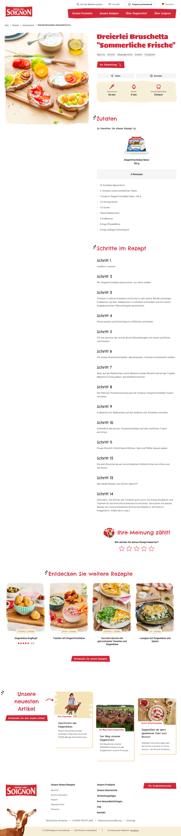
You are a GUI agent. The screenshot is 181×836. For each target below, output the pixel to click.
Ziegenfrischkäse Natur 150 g (136, 161)
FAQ (99, 806)
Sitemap (130, 820)
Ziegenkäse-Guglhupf (25, 638)
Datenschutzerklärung (110, 820)
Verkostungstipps (106, 795)
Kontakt (101, 812)
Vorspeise (149, 54)
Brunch (111, 54)
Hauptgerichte (125, 54)
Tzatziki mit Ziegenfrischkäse (69, 638)
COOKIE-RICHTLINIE (82, 820)
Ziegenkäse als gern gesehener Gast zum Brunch (154, 733)
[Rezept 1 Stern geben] (121, 549)
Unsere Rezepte (109, 13)
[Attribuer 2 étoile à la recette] (129, 549)
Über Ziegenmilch (136, 13)
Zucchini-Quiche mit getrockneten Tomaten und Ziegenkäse (112, 641)
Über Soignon (162, 13)
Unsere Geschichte (107, 790)
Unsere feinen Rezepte (63, 784)
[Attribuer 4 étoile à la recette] (144, 549)
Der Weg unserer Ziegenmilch (110, 738)
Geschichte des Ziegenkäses (67, 725)
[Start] (19, 12)
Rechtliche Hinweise (57, 820)
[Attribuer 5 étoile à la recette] (151, 549)
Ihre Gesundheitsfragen (109, 801)
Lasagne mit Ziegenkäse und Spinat (155, 640)
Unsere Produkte (82, 13)
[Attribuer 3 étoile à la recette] (136, 549)
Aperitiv (101, 54)
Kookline (135, 830)
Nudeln (54, 799)
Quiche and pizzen (59, 794)
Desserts (55, 809)
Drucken (158, 75)
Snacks (138, 54)
